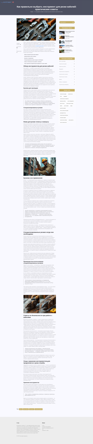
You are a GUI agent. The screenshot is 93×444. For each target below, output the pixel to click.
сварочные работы (63, 101)
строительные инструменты (64, 98)
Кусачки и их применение (28, 58)
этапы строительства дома (64, 110)
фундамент (65, 96)
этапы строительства (63, 122)
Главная (31, 11)
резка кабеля (26, 409)
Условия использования (46, 426)
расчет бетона (62, 103)
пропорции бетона (63, 112)
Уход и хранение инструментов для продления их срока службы (35, 63)
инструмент (32, 409)
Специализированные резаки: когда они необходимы (33, 59)
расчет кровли (66, 105)
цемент (61, 105)
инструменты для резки (39, 45)
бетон (61, 96)
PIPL (43, 429)
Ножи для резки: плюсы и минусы (30, 56)
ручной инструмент (63, 108)
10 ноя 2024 (19, 46)
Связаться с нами (45, 430)
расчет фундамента (71, 101)
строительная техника (69, 103)
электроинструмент (38, 409)
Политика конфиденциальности (47, 427)
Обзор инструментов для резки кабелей (31, 54)
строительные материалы (64, 115)
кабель (21, 409)
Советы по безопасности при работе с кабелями (32, 61)
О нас (43, 425)
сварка (71, 105)
